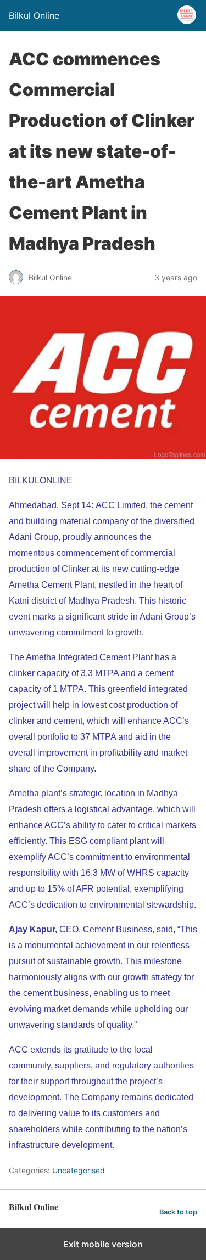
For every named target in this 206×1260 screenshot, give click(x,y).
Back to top (178, 1212)
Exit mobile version (103, 1244)
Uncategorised (78, 1170)
